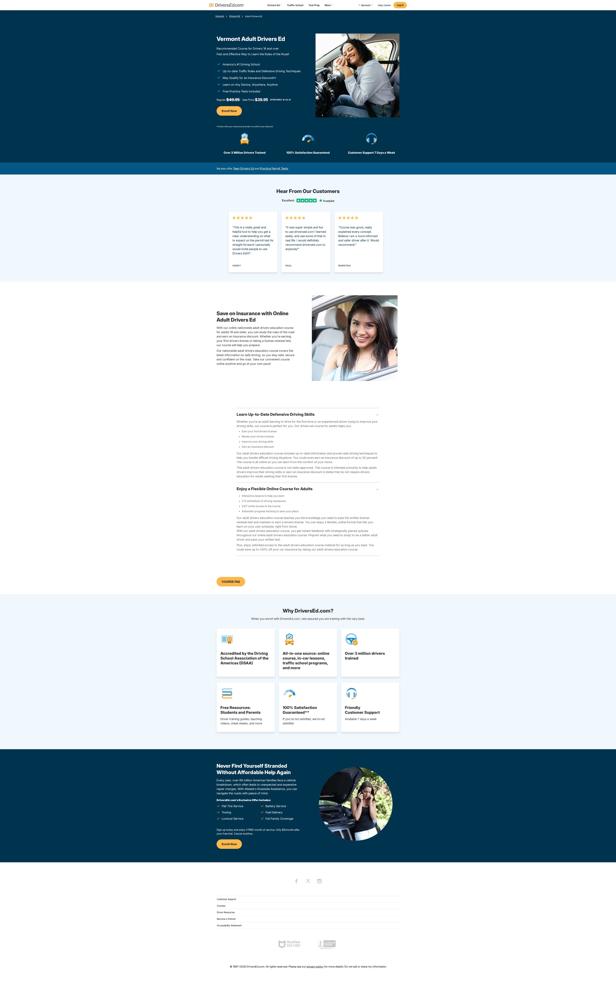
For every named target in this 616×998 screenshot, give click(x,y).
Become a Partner (226, 918)
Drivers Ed (274, 5)
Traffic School (295, 5)
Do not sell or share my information (365, 966)
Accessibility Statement (229, 925)
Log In (400, 5)
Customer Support (226, 899)
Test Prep (314, 5)
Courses (221, 905)
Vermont (219, 16)
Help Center (384, 5)
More (328, 5)
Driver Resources (226, 912)
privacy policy (315, 966)
